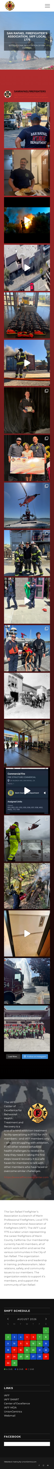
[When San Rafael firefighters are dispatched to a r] (27, 220)
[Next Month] (46, 1319)
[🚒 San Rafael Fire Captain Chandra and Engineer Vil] (27, 553)
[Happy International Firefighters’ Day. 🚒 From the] (27, 696)
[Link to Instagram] (43, 1465)
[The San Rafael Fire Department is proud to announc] (27, 315)
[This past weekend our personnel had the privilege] (27, 1029)
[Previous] (2, 40)
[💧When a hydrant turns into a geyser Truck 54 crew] (27, 981)
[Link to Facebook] (39, 1465)
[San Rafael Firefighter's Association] (22, 6)
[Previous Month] (8, 1319)
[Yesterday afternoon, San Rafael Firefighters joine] (27, 125)
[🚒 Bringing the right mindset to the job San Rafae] (27, 743)
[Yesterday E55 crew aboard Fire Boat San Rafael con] (27, 838)
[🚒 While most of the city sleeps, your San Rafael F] (27, 268)
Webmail (9, 1415)
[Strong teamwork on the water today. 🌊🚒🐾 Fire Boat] (27, 648)
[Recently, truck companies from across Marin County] (27, 363)
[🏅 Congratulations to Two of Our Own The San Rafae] (27, 410)
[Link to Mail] (48, 1465)
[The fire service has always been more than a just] (27, 173)
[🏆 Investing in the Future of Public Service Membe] (27, 458)
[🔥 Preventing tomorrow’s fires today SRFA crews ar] (27, 886)
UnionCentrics (13, 1411)
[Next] (51, 40)
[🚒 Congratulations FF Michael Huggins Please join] (27, 601)
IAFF (7, 1395)
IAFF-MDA (10, 1407)
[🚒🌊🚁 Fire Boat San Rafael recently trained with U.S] (27, 506)
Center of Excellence (17, 1403)
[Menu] (46, 6)
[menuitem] (46, 6)
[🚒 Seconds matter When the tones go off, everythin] (27, 933)
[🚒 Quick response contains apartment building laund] (27, 791)
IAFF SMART (11, 1399)
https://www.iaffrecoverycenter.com (26, 1177)
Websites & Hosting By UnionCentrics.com (20, 1462)
